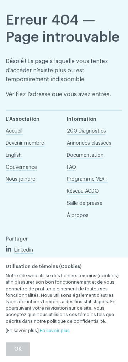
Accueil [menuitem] (14, 131)
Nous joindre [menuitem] (20, 179)
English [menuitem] (14, 155)
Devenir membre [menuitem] (25, 143)
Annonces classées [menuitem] (89, 143)
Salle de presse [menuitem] (84, 203)
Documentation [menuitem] (85, 155)
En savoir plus (55, 330)
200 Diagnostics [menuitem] (86, 131)
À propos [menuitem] (78, 215)
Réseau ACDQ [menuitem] (83, 191)
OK (18, 349)
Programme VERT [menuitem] (87, 179)
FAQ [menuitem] (71, 167)
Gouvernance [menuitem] (21, 167)
